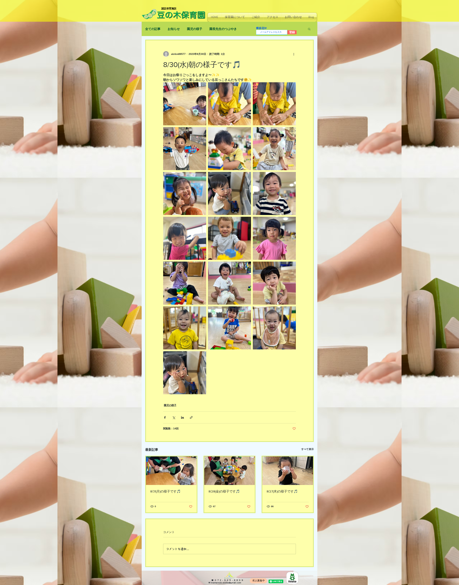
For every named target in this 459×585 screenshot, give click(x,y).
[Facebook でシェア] (165, 417)
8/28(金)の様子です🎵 (224, 491)
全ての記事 (152, 29)
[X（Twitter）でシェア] (173, 417)
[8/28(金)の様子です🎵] (229, 470)
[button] (235, 17)
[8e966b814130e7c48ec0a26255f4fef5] (292, 578)
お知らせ (174, 29)
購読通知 (261, 28)
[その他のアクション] (294, 54)
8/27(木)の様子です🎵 (282, 491)
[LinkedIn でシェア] (182, 417)
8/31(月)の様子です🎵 (165, 491)
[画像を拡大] (184, 103)
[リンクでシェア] (191, 417)
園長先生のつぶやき (223, 29)
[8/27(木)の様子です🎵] (287, 470)
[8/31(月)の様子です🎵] (171, 470)
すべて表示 (307, 449)
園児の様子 (194, 29)
